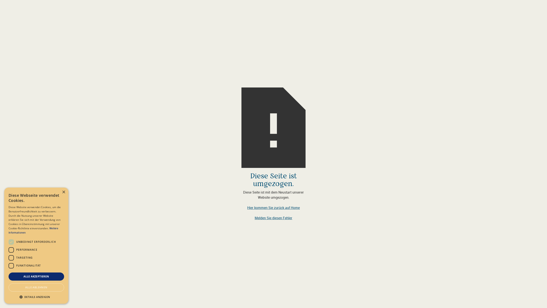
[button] (36, 296)
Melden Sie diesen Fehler (273, 218)
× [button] (63, 192)
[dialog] (36, 246)
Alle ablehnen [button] (36, 287)
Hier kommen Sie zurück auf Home (273, 207)
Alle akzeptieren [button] (36, 276)
